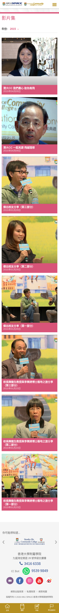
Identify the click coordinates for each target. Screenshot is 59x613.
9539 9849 (39, 570)
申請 (36, 610)
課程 (22, 610)
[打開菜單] (54, 4)
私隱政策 (31, 591)
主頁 (7, 610)
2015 (13, 28)
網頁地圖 (43, 591)
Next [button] (56, 542)
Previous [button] (3, 542)
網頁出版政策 (17, 591)
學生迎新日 (51, 610)
